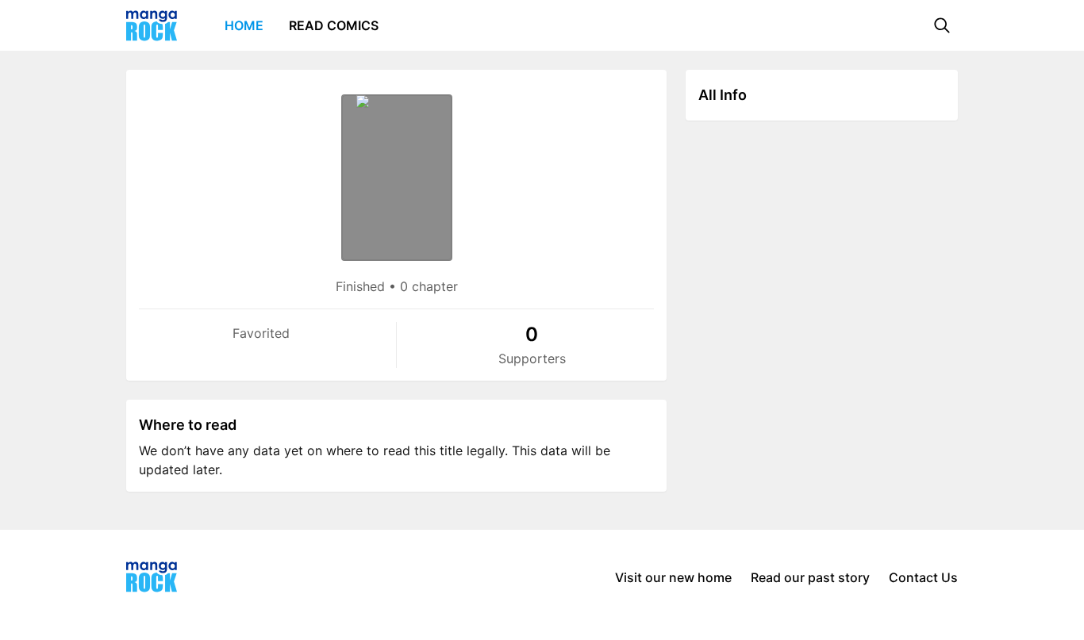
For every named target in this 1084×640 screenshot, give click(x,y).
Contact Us (923, 577)
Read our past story (810, 577)
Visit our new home (673, 577)
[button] (942, 25)
